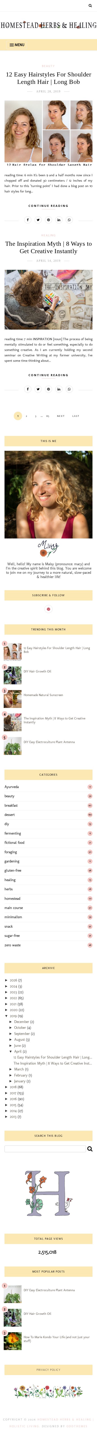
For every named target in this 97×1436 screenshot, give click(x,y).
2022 (14, 998)
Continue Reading (48, 206)
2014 (14, 1111)
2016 (14, 1099)
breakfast (11, 805)
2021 (14, 1004)
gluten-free (13, 870)
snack (9, 926)
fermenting (13, 833)
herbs (9, 889)
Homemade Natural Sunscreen (43, 695)
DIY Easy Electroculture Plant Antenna (49, 742)
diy (7, 824)
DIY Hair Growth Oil (37, 671)
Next (61, 416)
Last (75, 416)
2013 (14, 1116)
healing (48, 235)
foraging (11, 852)
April (18, 1051)
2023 (14, 992)
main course (14, 908)
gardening (12, 861)
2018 (14, 1087)
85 (47, 416)
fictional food (14, 842)
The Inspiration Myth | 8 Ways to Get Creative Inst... (53, 1063)
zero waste (13, 945)
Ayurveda (12, 787)
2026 (14, 980)
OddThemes (77, 1426)
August (20, 1039)
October (20, 1027)
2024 (14, 986)
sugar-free (12, 936)
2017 (13, 1093)
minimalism (13, 917)
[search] (89, 1149)
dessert (10, 815)
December (22, 1022)
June (18, 1045)
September (22, 1034)
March (19, 1069)
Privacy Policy (48, 1369)
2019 (14, 1016)
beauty (48, 66)
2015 (14, 1105)
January (20, 1081)
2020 (14, 1010)
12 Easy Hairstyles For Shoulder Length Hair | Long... (53, 1057)
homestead (12, 898)
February (21, 1075)
